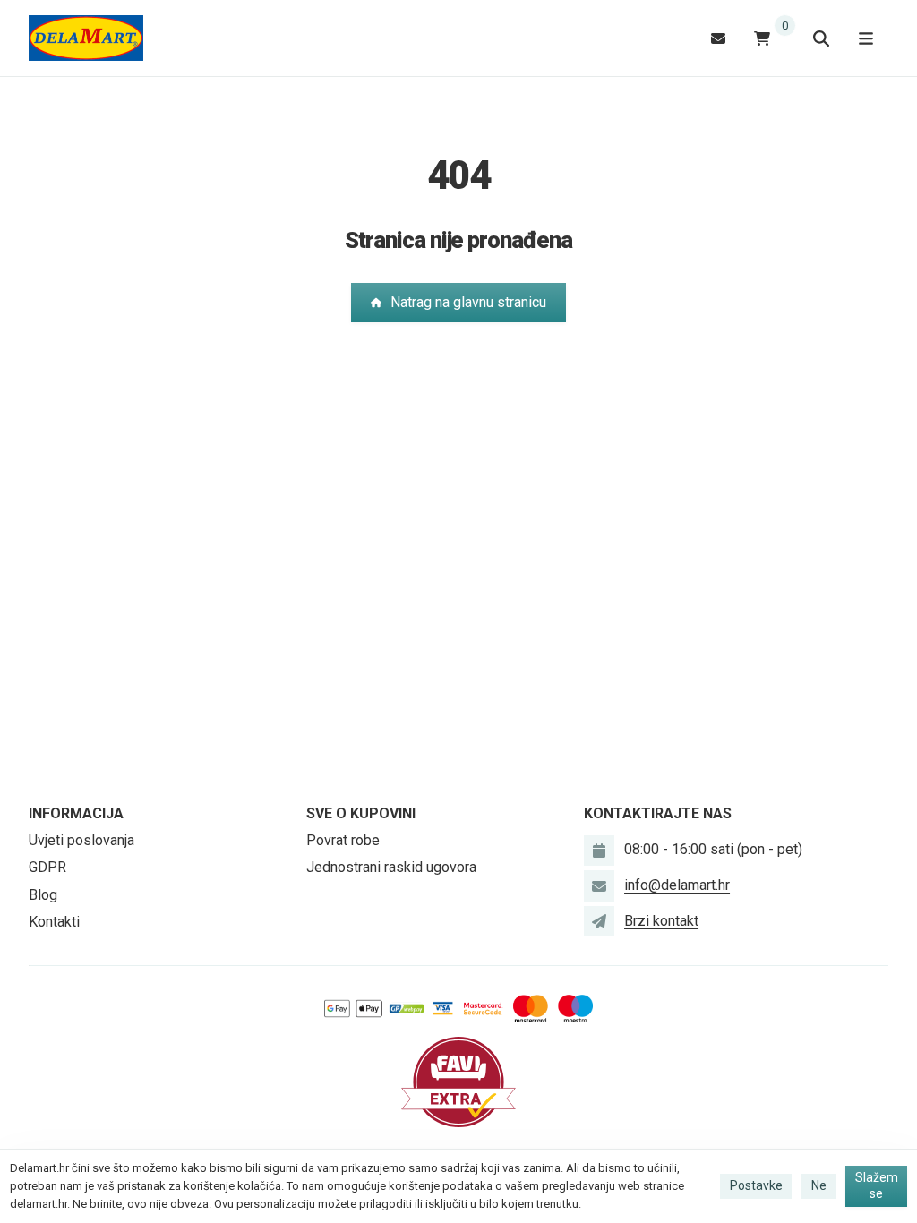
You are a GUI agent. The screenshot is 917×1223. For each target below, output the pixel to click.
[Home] (86, 38)
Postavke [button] (756, 1185)
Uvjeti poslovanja (81, 840)
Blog (43, 894)
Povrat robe (343, 840)
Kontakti (54, 921)
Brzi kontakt (661, 920)
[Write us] (599, 921)
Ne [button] (819, 1185)
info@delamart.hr (677, 885)
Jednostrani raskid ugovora (391, 867)
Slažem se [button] (876, 1185)
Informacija (76, 813)
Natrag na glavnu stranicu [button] (468, 302)
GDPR (47, 867)
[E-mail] (718, 38)
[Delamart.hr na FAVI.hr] (458, 1081)
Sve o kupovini (361, 813)
